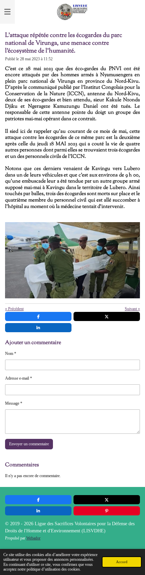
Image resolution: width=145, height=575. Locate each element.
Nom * (10, 353)
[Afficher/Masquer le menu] (7, 12)
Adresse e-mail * (18, 378)
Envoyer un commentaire (29, 444)
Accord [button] (121, 562)
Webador (33, 538)
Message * (13, 403)
